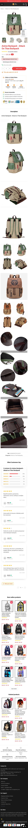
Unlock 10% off (3, 821)
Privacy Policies (4, 785)
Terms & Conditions (5, 783)
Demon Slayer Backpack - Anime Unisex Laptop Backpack (20, 659)
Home (2, 8)
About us (3, 781)
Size (3, 56)
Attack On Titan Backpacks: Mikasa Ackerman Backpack (6, 712)
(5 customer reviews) (12, 51)
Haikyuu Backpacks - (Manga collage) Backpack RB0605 (6, 615)
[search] (24, 4)
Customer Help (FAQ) (5, 804)
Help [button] (25, 826)
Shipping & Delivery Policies (7, 796)
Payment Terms (4, 798)
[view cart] (26, 4)
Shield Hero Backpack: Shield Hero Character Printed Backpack (20, 637)
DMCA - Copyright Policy (6, 787)
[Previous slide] (2, 23)
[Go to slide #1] (4, 40)
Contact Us (3, 802)
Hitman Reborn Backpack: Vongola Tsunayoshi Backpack (6, 637)
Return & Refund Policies (6, 800)
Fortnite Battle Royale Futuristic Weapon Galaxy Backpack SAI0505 (7, 680)
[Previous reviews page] (18, 587)
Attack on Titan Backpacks (12, 8)
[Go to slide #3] (19, 40)
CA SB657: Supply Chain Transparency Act (10, 789)
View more (14, 688)
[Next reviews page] (25, 587)
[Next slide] (25, 23)
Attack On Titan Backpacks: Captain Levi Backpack (7, 735)
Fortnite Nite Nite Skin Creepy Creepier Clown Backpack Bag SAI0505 (20, 680)
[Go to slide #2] (11, 40)
